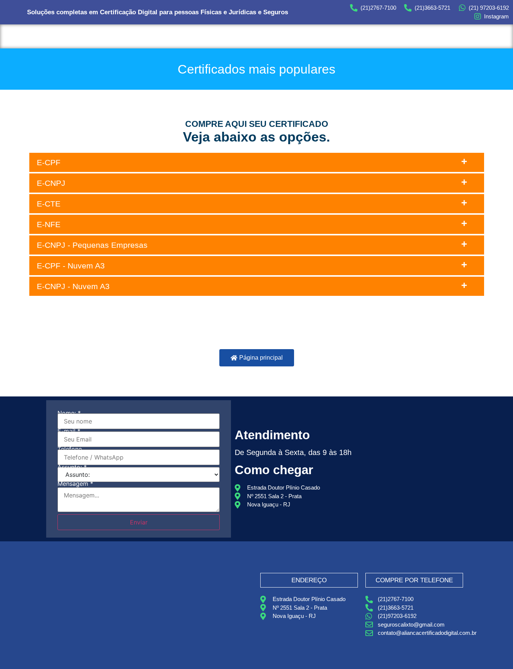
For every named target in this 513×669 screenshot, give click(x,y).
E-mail (68, 431)
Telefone (69, 449)
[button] (256, 162)
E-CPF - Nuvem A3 (71, 265)
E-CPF (48, 162)
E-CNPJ (51, 183)
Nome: (69, 413)
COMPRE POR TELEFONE (414, 580)
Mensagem (75, 484)
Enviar (139, 522)
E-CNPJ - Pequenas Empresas (92, 245)
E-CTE (48, 203)
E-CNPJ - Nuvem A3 (73, 286)
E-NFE (48, 224)
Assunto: (72, 467)
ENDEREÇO (309, 580)
